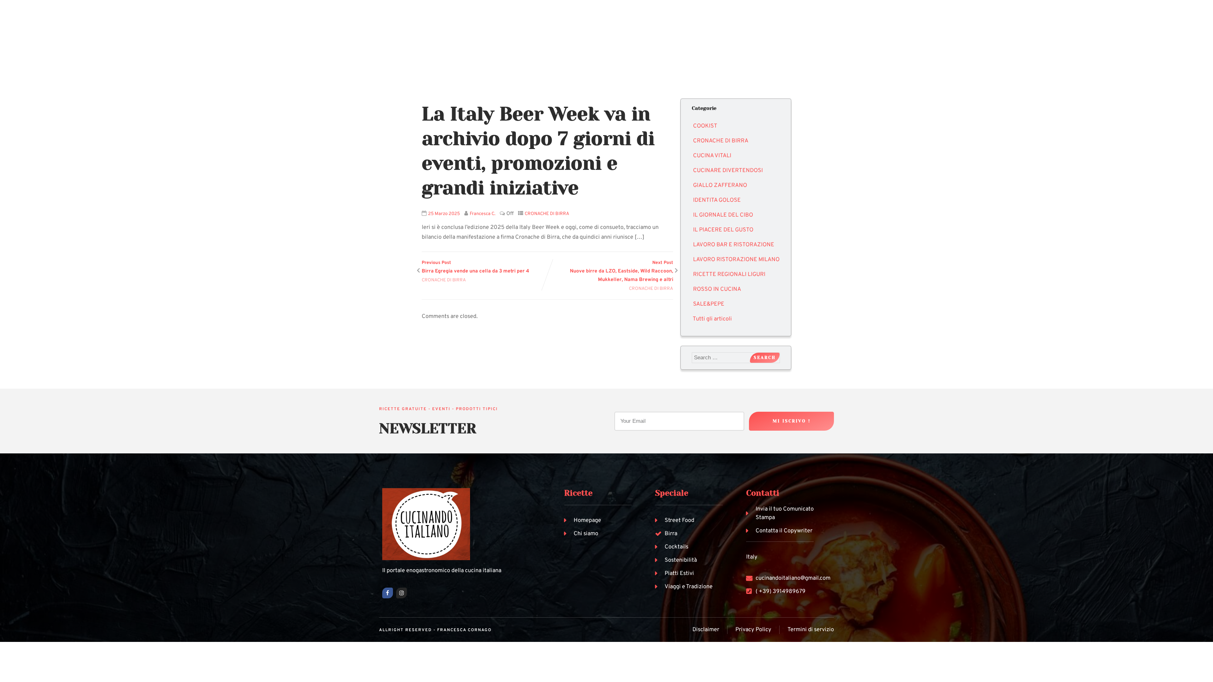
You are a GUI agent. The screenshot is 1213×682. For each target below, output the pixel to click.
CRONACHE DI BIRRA (547, 214)
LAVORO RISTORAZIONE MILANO (736, 259)
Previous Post (475, 267)
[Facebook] (387, 593)
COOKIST (705, 126)
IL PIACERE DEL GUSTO (723, 230)
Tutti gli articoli (712, 319)
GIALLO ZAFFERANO (720, 185)
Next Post (621, 271)
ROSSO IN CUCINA (717, 289)
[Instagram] (401, 593)
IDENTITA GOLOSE (717, 200)
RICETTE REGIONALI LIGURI (729, 274)
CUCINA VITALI (712, 155)
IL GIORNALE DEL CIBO (723, 215)
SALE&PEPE (708, 304)
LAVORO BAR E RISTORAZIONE (733, 244)
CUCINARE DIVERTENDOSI (728, 170)
